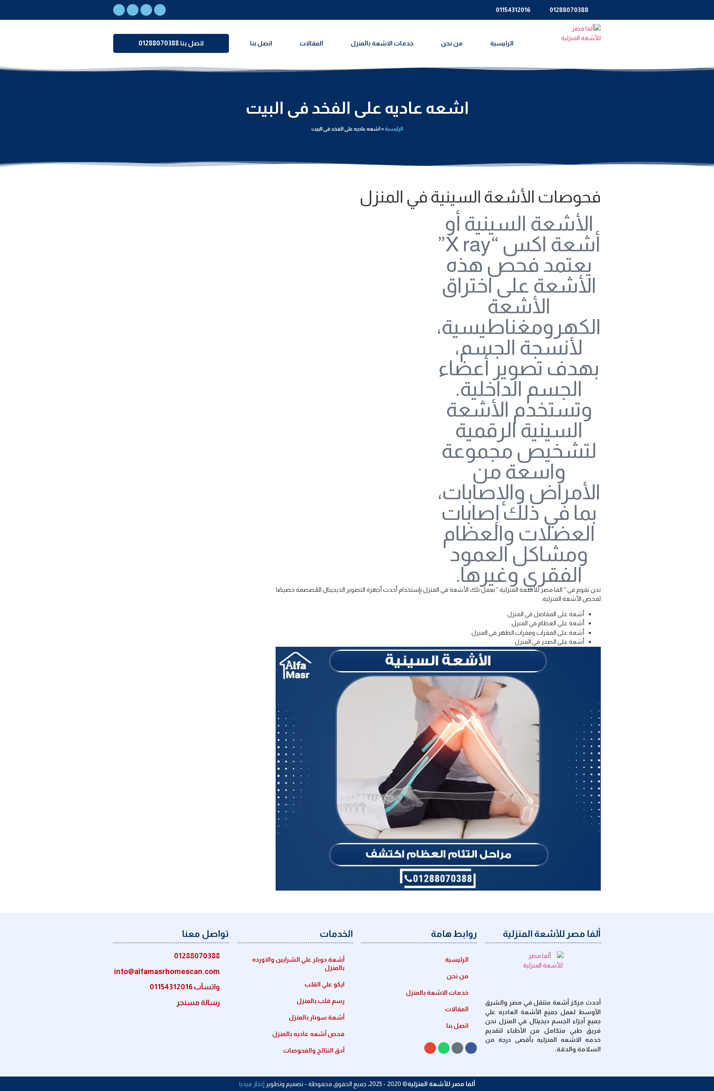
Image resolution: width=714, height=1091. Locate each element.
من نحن (452, 43)
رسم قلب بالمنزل (321, 1000)
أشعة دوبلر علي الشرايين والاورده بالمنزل (298, 963)
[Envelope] (146, 10)
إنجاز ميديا (251, 1083)
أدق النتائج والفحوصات (314, 1050)
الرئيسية (502, 43)
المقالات (311, 43)
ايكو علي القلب (325, 984)
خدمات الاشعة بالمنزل (382, 43)
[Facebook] (119, 10)
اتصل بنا (261, 43)
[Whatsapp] (132, 10)
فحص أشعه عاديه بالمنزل (308, 1033)
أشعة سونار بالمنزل (317, 1017)
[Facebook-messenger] (160, 10)
